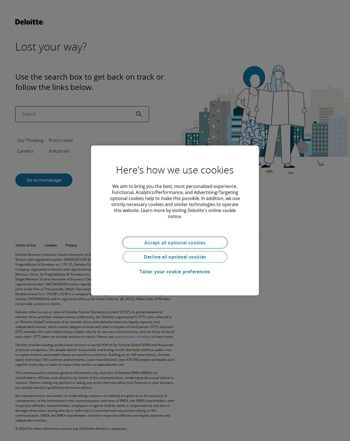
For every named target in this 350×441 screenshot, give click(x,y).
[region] (175, 220)
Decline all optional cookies (175, 257)
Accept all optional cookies (175, 243)
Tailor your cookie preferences (175, 272)
